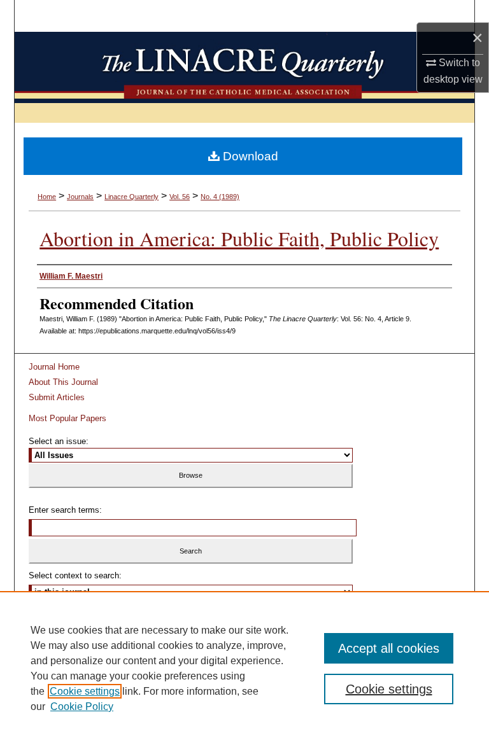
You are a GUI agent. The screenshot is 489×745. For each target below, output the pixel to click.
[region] (244, 668)
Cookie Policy (81, 706)
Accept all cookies (388, 648)
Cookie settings (85, 691)
